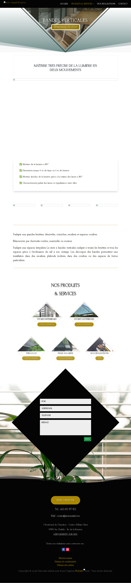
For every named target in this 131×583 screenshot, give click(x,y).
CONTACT (123, 4)
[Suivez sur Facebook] (63, 549)
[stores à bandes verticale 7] (24, 205)
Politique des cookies (65, 565)
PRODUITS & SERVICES (81, 4)
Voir (99, 358)
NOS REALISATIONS (106, 4)
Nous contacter (65, 500)
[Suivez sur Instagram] (67, 549)
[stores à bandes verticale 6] (52, 205)
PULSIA (79, 570)
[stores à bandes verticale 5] (79, 205)
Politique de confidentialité (65, 562)
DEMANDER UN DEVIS (65, 27)
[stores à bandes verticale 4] (107, 205)
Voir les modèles (47, 324)
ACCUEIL (64, 4)
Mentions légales (65, 558)
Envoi (87, 439)
